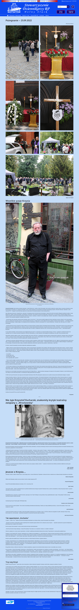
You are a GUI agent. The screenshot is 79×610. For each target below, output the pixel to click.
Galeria (47, 15)
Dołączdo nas (61, 12)
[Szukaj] (68, 7)
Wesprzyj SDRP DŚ (71, 12)
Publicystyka (18, 15)
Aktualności (12, 15)
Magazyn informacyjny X (46, 608)
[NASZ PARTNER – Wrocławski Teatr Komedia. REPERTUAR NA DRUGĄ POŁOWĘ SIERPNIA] (27, 1)
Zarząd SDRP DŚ (34, 15)
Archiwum (42, 15)
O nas (28, 15)
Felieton (24, 15)
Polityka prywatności (39, 605)
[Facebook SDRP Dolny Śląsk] (72, 6)
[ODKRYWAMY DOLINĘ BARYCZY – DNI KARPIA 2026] (7, 1)
